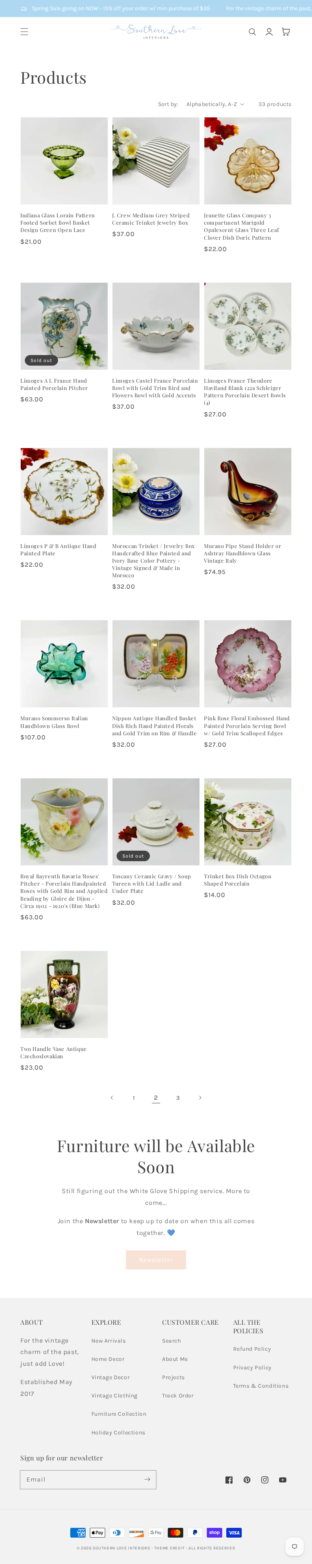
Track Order (178, 1395)
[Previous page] (112, 1098)
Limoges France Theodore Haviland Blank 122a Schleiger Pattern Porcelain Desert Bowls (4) (245, 391)
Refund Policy (252, 1348)
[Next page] (200, 1098)
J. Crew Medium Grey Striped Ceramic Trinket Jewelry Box (151, 219)
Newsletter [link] (156, 1259)
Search (171, 1340)
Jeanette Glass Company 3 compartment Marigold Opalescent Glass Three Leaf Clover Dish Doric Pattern (241, 226)
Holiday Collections (118, 1432)
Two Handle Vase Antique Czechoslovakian (53, 1052)
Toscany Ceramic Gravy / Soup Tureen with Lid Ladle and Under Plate (151, 883)
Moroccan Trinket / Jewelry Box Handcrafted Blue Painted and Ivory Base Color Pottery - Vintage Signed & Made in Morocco (153, 560)
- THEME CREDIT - (170, 1548)
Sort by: (168, 104)
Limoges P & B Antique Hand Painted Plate (58, 549)
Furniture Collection (119, 1413)
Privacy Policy (252, 1367)
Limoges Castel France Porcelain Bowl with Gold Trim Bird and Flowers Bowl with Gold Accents (155, 388)
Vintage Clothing (114, 1395)
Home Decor (108, 1359)
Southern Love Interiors (121, 1548)
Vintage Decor (110, 1377)
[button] (24, 32)
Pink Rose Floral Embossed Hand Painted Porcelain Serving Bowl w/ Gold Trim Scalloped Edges (247, 725)
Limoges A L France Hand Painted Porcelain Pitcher (54, 384)
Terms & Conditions (261, 1385)
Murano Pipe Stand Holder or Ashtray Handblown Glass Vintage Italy (242, 553)
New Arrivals (108, 1340)
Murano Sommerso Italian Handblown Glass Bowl (54, 722)
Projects (173, 1377)
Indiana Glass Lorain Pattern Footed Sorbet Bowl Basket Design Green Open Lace (57, 222)
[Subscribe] (147, 1479)
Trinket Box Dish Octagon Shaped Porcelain (237, 880)
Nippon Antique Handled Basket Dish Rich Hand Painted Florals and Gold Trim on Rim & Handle (154, 725)
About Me (175, 1359)
